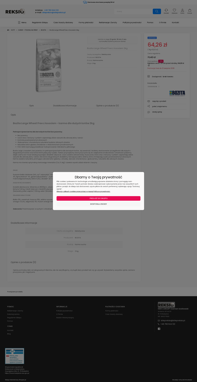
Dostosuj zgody (98, 204)
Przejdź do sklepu (99, 198)
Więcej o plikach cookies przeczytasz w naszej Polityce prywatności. (83, 191)
